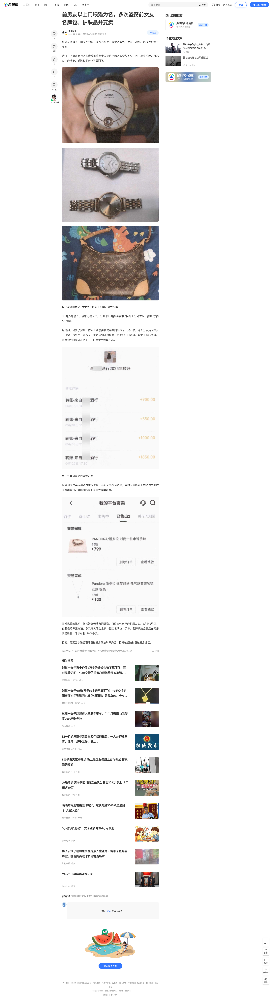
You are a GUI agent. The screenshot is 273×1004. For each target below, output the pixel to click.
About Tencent (77, 983)
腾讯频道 (149, 983)
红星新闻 (66, 680)
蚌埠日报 (66, 818)
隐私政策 (96, 983)
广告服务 (113, 983)
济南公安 (66, 886)
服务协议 (87, 983)
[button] (203, 25)
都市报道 (66, 726)
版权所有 (114, 995)
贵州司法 (66, 841)
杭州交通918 (67, 703)
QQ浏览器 (140, 983)
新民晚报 (66, 749)
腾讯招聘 (122, 983)
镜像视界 (66, 772)
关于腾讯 (66, 983)
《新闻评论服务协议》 (100, 896)
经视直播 (66, 863)
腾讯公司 (106, 995)
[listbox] (110, 773)
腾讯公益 (131, 983)
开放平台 (105, 983)
